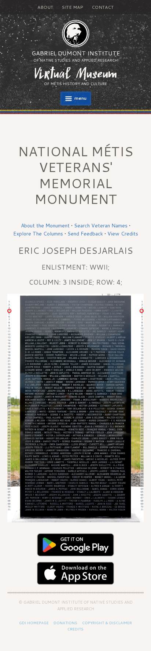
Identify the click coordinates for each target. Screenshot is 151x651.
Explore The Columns (38, 233)
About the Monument (45, 225)
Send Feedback (85, 233)
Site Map (72, 7)
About (45, 7)
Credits (75, 629)
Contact (103, 7)
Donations (65, 622)
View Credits (122, 233)
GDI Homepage (34, 622)
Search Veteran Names (101, 225)
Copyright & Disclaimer (107, 622)
